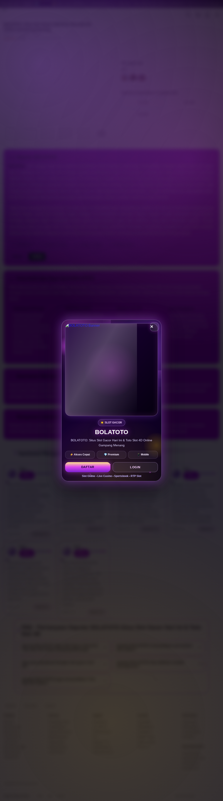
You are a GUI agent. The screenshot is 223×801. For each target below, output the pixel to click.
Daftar (87, 467)
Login (135, 467)
